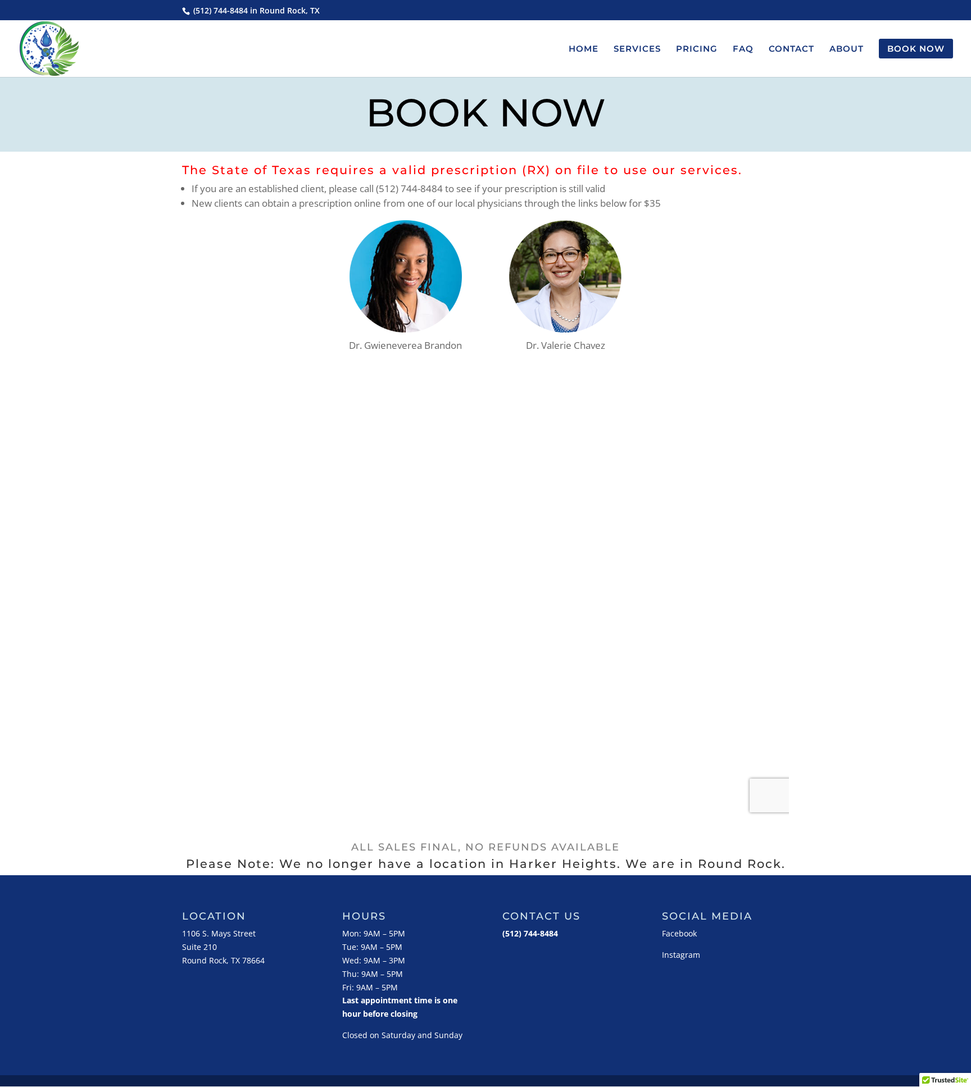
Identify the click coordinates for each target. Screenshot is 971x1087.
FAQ (743, 49)
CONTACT (791, 49)
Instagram (681, 954)
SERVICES (637, 49)
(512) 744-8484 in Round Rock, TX (255, 10)
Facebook (679, 933)
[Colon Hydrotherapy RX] (565, 328)
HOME (583, 49)
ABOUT (846, 49)
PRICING (697, 49)
